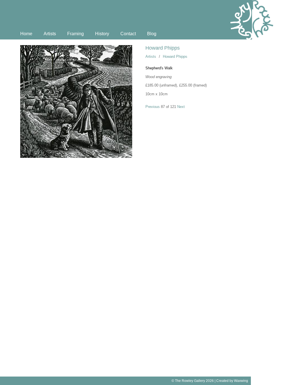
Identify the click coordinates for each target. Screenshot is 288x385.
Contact (128, 33)
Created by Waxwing (232, 381)
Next (181, 107)
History (102, 33)
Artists (50, 33)
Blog (151, 33)
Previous (152, 107)
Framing (75, 33)
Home (26, 33)
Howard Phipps (162, 48)
